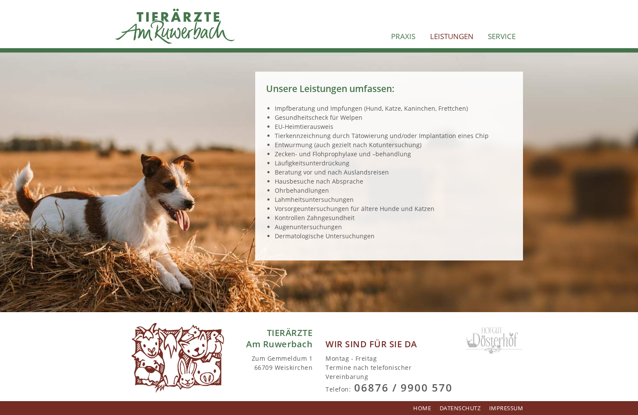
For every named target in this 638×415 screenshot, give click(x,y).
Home (422, 408)
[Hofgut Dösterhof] (494, 340)
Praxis (403, 36)
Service (502, 36)
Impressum (506, 408)
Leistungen (452, 36)
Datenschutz (460, 408)
